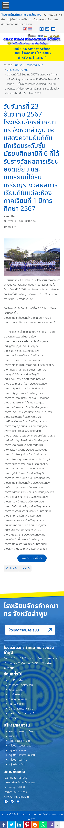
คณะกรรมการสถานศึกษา (21, 731)
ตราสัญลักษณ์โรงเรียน (21, 699)
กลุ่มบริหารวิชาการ (18, 760)
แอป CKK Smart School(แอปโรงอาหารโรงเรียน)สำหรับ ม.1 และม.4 (32, 53)
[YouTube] (53, 29)
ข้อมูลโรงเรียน (16, 690)
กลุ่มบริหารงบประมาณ (20, 746)
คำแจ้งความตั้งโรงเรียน (21, 685)
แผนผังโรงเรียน (17, 704)
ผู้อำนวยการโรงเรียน (19, 741)
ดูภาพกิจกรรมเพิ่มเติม (32, 558)
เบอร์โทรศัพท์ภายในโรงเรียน (23, 713)
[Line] (47, 29)
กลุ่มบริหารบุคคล (17, 750)
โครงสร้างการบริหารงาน (21, 709)
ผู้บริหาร (13, 736)
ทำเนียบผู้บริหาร (17, 695)
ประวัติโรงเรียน (16, 680)
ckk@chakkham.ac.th (16, 797)
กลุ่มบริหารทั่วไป (17, 764)
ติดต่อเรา (13, 718)
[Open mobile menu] (5, 5)
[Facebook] (41, 29)
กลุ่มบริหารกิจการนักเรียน (22, 755)
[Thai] (30, 29)
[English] (25, 29)
